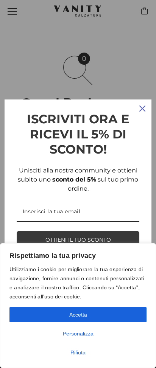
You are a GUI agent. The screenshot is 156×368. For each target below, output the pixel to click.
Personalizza (78, 334)
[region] (78, 305)
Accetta (78, 315)
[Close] (142, 108)
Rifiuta (78, 352)
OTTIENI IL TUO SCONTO (78, 239)
